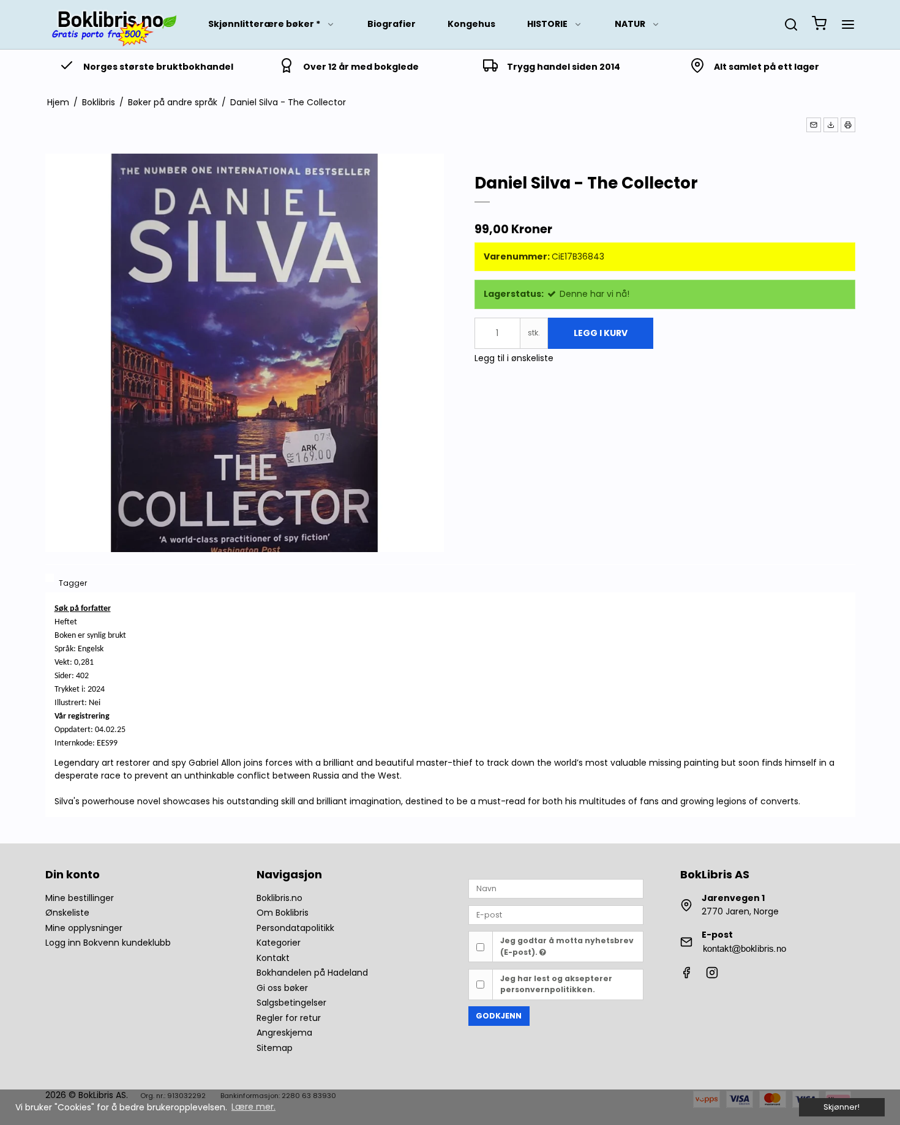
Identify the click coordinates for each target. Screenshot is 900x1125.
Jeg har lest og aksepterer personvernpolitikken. (556, 984)
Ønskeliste (67, 912)
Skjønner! (841, 1107)
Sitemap (275, 1048)
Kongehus (471, 24)
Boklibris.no (279, 898)
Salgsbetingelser (291, 1002)
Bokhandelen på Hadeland (312, 972)
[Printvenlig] (848, 125)
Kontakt (273, 958)
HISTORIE (547, 24)
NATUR (630, 24)
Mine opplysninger (83, 928)
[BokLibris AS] (113, 24)
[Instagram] (712, 976)
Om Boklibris (283, 912)
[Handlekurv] (819, 25)
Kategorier (279, 942)
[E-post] (555, 914)
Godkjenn (499, 1016)
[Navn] (555, 888)
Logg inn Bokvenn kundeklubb (108, 942)
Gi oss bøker (282, 988)
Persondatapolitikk (295, 928)
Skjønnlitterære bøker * (264, 24)
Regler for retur (289, 1018)
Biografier (391, 24)
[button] (813, 125)
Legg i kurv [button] (601, 333)
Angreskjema (284, 1032)
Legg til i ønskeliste (513, 358)
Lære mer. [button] (253, 1107)
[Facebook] (686, 976)
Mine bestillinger (79, 898)
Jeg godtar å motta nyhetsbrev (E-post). (567, 946)
